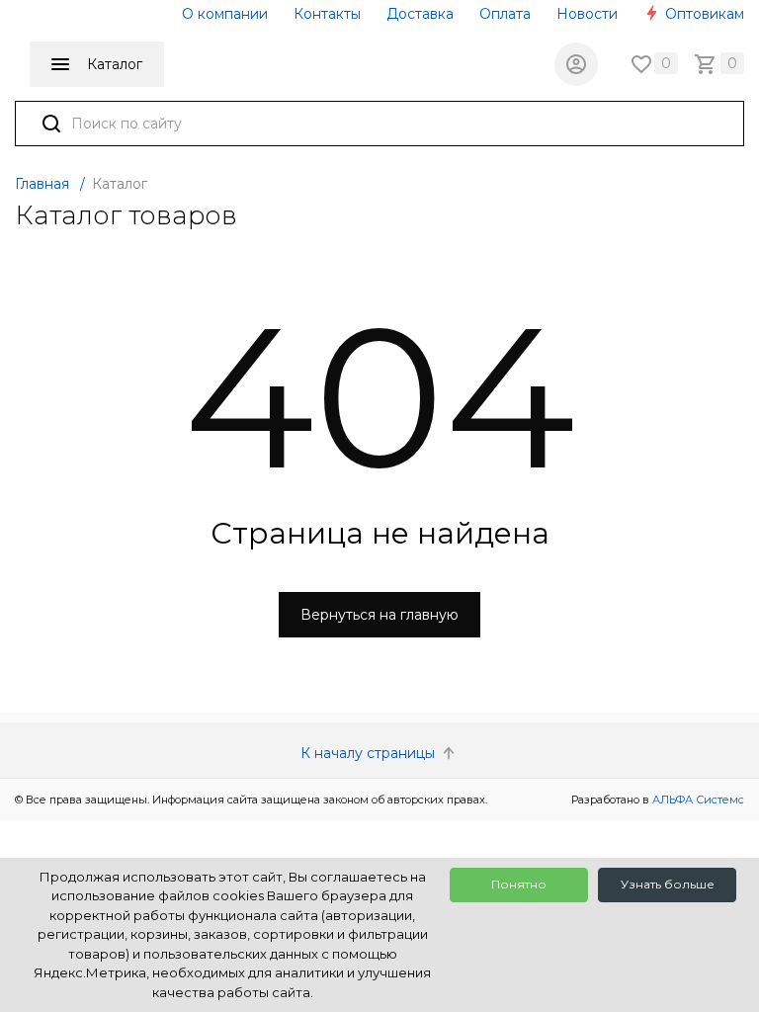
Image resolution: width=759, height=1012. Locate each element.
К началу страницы (369, 753)
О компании (225, 14)
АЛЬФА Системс (696, 799)
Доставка (420, 14)
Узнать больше (668, 884)
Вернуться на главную (379, 615)
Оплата (505, 14)
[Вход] (576, 64)
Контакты (327, 14)
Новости (587, 14)
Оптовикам (702, 14)
